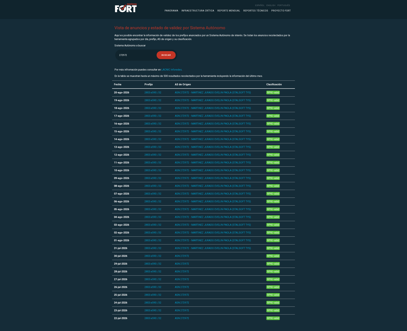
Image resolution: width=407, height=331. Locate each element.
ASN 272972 (182, 255)
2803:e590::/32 (153, 92)
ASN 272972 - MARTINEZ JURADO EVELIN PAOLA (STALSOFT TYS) (213, 92)
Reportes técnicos (255, 10)
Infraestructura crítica (198, 10)
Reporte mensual (228, 10)
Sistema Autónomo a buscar (130, 45)
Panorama (171, 10)
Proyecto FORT (281, 10)
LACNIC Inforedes (171, 69)
